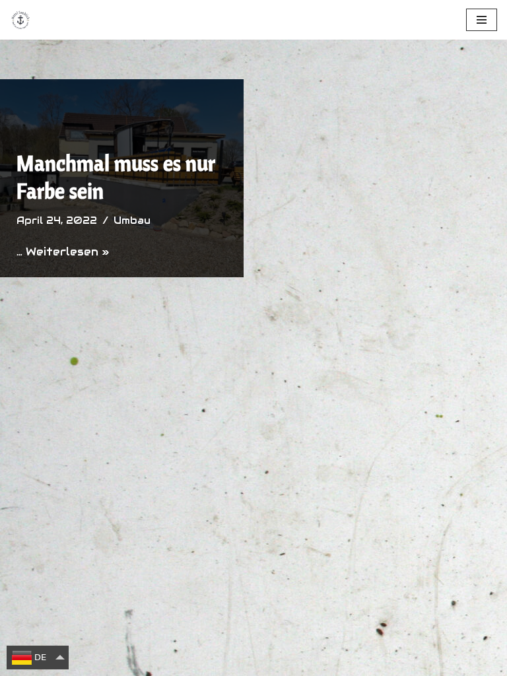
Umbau (132, 220)
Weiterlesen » (67, 252)
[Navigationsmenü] (481, 20)
